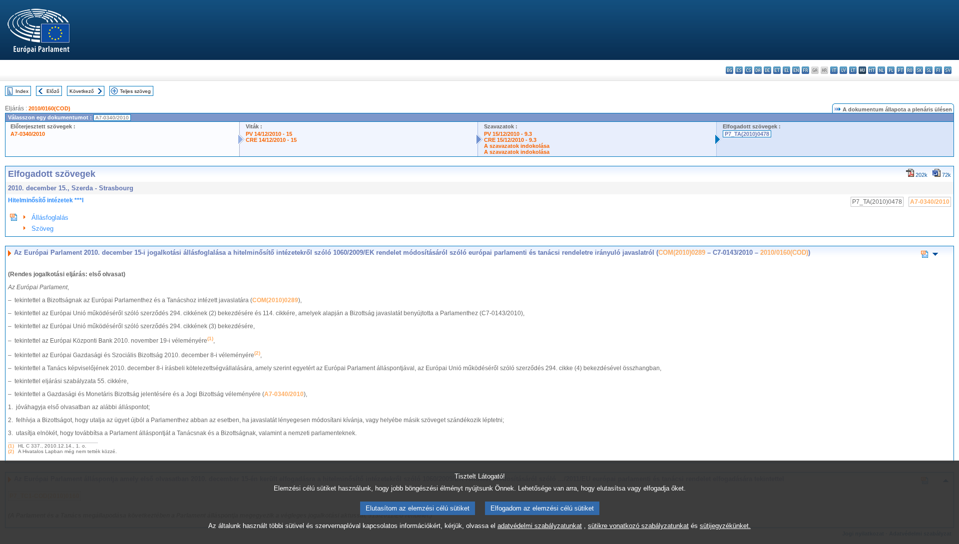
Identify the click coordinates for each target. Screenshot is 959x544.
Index (21, 91)
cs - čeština (748, 70)
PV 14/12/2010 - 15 (269, 134)
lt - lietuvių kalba (853, 70)
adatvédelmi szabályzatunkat (539, 526)
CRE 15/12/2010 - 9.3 (510, 140)
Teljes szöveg (135, 91)
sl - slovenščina (929, 70)
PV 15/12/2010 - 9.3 (508, 134)
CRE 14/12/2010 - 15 (271, 140)
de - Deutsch (767, 70)
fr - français (805, 70)
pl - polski (891, 70)
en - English (796, 70)
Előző (52, 91)
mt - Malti (872, 70)
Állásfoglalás (49, 217)
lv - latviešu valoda (843, 70)
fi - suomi (938, 70)
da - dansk (758, 70)
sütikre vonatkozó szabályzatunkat (638, 526)
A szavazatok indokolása (516, 146)
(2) (11, 451)
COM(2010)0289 (681, 252)
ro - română (910, 70)
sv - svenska (948, 70)
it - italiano (834, 70)
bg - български (729, 70)
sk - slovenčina (919, 70)
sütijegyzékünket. (725, 526)
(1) (11, 446)
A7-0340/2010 (27, 134)
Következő (81, 91)
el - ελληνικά (786, 70)
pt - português (900, 70)
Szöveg (42, 228)
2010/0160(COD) (49, 108)
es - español (739, 70)
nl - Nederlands (881, 70)
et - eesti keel (777, 70)
